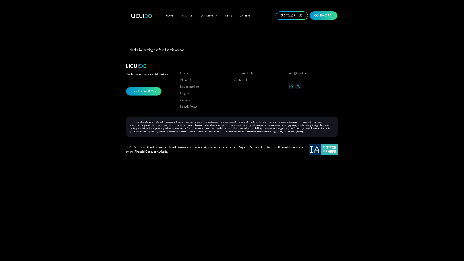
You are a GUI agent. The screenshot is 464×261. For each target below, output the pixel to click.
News (228, 15)
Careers (244, 15)
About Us (186, 15)
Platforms (207, 15)
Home (169, 15)
